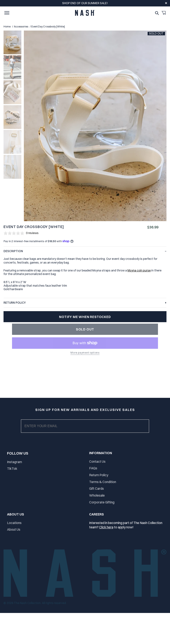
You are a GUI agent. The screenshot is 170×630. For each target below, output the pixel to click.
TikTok (12, 468)
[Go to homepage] (85, 13)
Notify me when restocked (85, 317)
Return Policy (98, 475)
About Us (13, 529)
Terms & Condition (102, 482)
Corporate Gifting (101, 502)
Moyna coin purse (139, 270)
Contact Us (97, 461)
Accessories (21, 26)
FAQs (93, 468)
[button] (6, 12)
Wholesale (97, 495)
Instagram (14, 462)
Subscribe (88, 430)
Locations (14, 523)
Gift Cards (96, 488)
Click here (106, 527)
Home (7, 26)
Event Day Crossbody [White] (48, 26)
